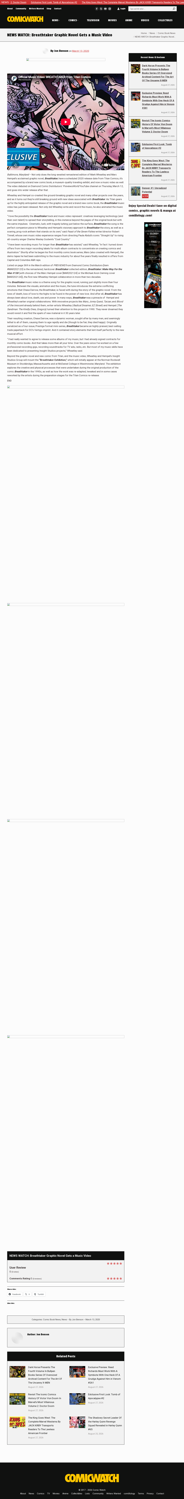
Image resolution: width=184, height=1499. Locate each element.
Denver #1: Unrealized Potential (154, 190)
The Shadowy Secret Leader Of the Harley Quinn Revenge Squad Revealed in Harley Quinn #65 (105, 1423)
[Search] (174, 8)
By (76, 1319)
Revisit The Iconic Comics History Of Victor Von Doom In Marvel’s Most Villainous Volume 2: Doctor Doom (44, 1400)
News (64, 1319)
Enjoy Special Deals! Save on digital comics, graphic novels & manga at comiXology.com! (153, 210)
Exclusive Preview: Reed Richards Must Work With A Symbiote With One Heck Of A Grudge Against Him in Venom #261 (104, 1375)
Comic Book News (52, 1319)
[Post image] (17, 1372)
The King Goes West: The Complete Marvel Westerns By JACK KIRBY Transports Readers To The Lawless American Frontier (99, 2)
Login (122, 8)
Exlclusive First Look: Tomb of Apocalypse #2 (104, 1396)
